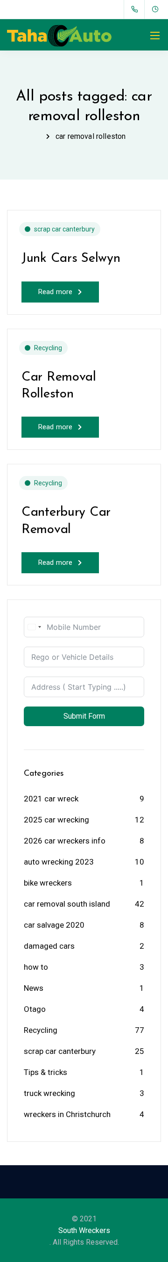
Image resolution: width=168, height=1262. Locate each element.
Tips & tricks (45, 1072)
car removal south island (67, 904)
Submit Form (84, 716)
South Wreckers (84, 1230)
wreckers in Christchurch (67, 1114)
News (33, 988)
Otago (35, 1009)
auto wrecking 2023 (59, 861)
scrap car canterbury (64, 229)
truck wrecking (49, 1093)
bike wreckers (48, 882)
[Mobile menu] (155, 35)
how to (36, 967)
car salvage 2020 (54, 925)
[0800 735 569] (136, 9)
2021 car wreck (51, 798)
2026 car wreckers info (64, 840)
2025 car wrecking (56, 819)
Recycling (48, 348)
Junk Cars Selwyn (70, 258)
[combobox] (34, 627)
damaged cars (49, 946)
